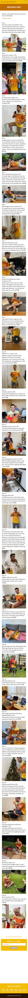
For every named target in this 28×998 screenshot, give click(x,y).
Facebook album (6, 18)
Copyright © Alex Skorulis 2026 (14, 995)
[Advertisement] (14, 969)
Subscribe (14, 947)
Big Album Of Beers (8, 2)
